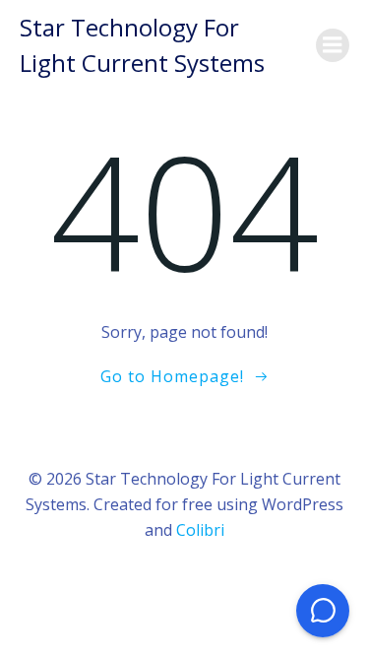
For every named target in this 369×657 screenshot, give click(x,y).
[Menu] (332, 45)
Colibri (200, 530)
